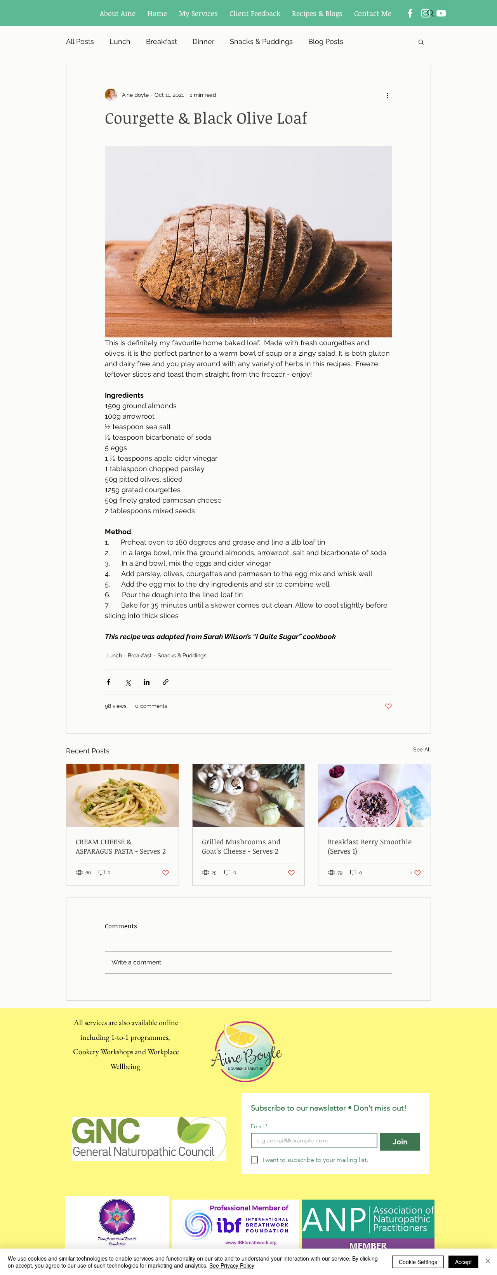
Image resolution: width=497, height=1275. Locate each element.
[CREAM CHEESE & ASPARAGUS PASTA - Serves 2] (122, 795)
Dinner (203, 41)
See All (422, 749)
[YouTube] (441, 13)
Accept (463, 1262)
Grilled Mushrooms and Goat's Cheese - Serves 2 (241, 846)
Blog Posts (325, 41)
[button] (421, 41)
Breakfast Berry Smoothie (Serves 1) (370, 846)
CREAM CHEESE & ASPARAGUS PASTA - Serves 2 (121, 846)
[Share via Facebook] (108, 682)
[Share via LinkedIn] (146, 682)
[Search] (430, 13)
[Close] (487, 1262)
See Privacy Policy (231, 1265)
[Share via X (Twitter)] (127, 682)
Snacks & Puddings (261, 41)
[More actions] (387, 95)
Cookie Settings (418, 1262)
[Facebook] (410, 13)
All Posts (80, 41)
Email (259, 1126)
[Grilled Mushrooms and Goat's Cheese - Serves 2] (249, 795)
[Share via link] (165, 682)
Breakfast (161, 41)
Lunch (119, 41)
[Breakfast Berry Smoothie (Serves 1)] (374, 795)
